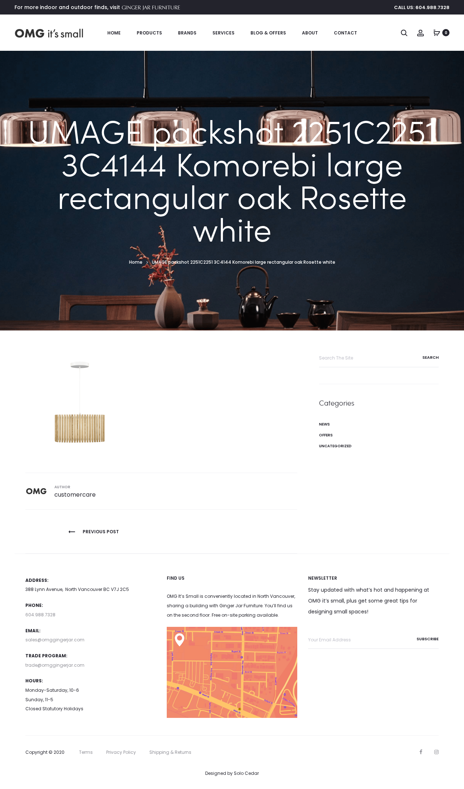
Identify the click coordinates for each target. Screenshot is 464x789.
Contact (345, 33)
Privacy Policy (121, 752)
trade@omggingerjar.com (54, 665)
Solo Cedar (246, 773)
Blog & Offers (268, 33)
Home (114, 33)
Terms (86, 752)
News (324, 424)
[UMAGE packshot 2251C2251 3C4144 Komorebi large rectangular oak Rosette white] (79, 402)
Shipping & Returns (170, 752)
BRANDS (187, 33)
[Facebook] (420, 752)
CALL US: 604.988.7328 (422, 7)
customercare (75, 494)
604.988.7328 (40, 615)
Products (149, 33)
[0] (436, 32)
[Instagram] (436, 752)
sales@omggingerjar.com (54, 640)
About (310, 33)
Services (223, 33)
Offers (326, 435)
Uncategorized (335, 446)
